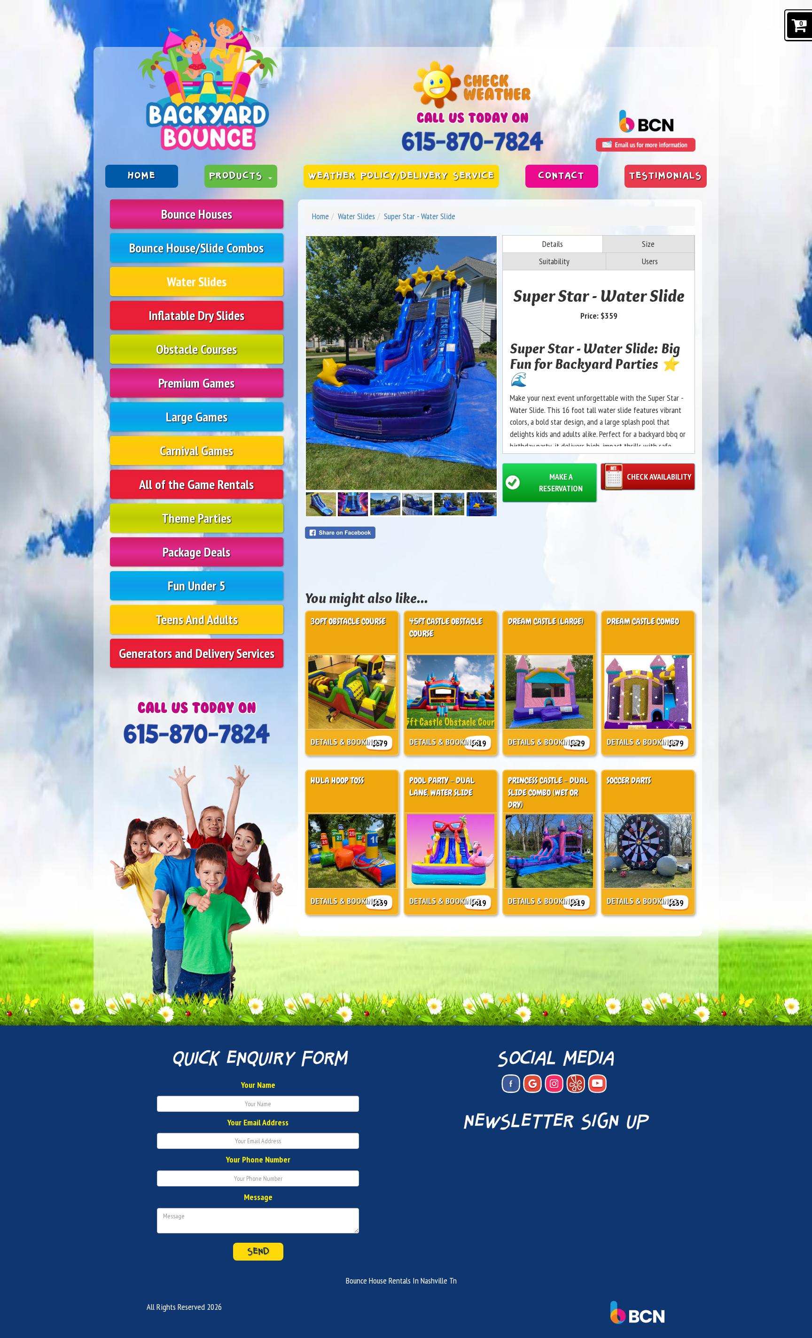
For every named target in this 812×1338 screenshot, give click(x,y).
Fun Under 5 (196, 585)
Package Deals (196, 551)
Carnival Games (196, 450)
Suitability (554, 261)
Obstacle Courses (196, 349)
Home (142, 176)
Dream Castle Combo (643, 621)
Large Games (196, 416)
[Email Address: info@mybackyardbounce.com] (645, 145)
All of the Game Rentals (196, 484)
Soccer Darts (629, 780)
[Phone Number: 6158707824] (472, 141)
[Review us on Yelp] (575, 1083)
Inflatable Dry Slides (196, 315)
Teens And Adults (197, 619)
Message (258, 1197)
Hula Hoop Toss (337, 780)
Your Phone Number (258, 1159)
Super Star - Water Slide (419, 216)
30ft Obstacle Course (348, 621)
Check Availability (659, 476)
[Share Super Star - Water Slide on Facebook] (401, 533)
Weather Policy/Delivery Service (401, 176)
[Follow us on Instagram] (554, 1083)
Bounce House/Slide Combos (196, 247)
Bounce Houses (196, 213)
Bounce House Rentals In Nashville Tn (401, 1280)
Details (552, 243)
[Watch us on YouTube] (597, 1083)
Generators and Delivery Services (196, 653)
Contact (562, 176)
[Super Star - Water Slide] (401, 363)
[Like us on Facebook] (510, 1083)
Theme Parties (196, 518)
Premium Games (196, 382)
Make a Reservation (561, 482)
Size (648, 243)
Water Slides (196, 281)
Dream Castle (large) (546, 621)
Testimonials (665, 176)
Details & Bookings (346, 741)
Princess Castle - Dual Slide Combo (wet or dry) (548, 792)
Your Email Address (258, 1122)
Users (650, 261)
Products (238, 176)
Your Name (258, 1084)
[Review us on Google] (532, 1083)
